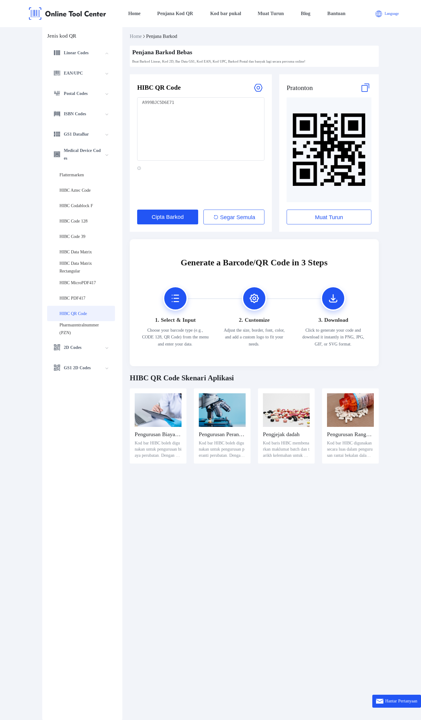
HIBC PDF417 (72, 298)
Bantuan (336, 13)
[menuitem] (81, 53)
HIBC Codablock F (76, 205)
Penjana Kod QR (175, 13)
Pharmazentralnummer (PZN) (79, 329)
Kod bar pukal (225, 13)
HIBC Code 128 (73, 221)
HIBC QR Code (73, 313)
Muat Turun (271, 13)
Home (134, 13)
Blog (305, 13)
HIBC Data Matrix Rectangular (76, 267)
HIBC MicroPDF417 (77, 282)
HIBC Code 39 (72, 236)
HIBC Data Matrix (75, 252)
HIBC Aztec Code (75, 190)
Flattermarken (71, 175)
